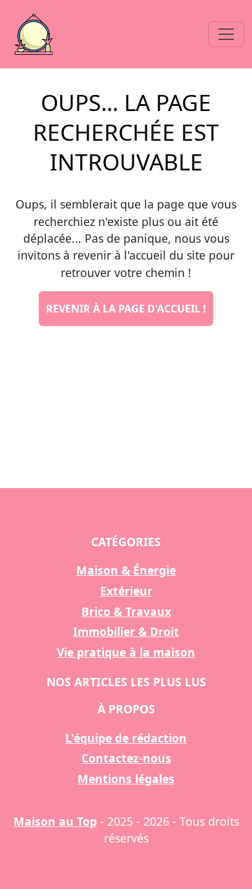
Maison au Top (55, 821)
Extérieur (126, 590)
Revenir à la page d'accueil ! (126, 308)
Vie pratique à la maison (126, 652)
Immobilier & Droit (126, 631)
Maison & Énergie (126, 570)
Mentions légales (126, 778)
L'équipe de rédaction (126, 738)
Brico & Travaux (126, 611)
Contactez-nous (126, 758)
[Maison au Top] (33, 34)
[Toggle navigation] (226, 34)
